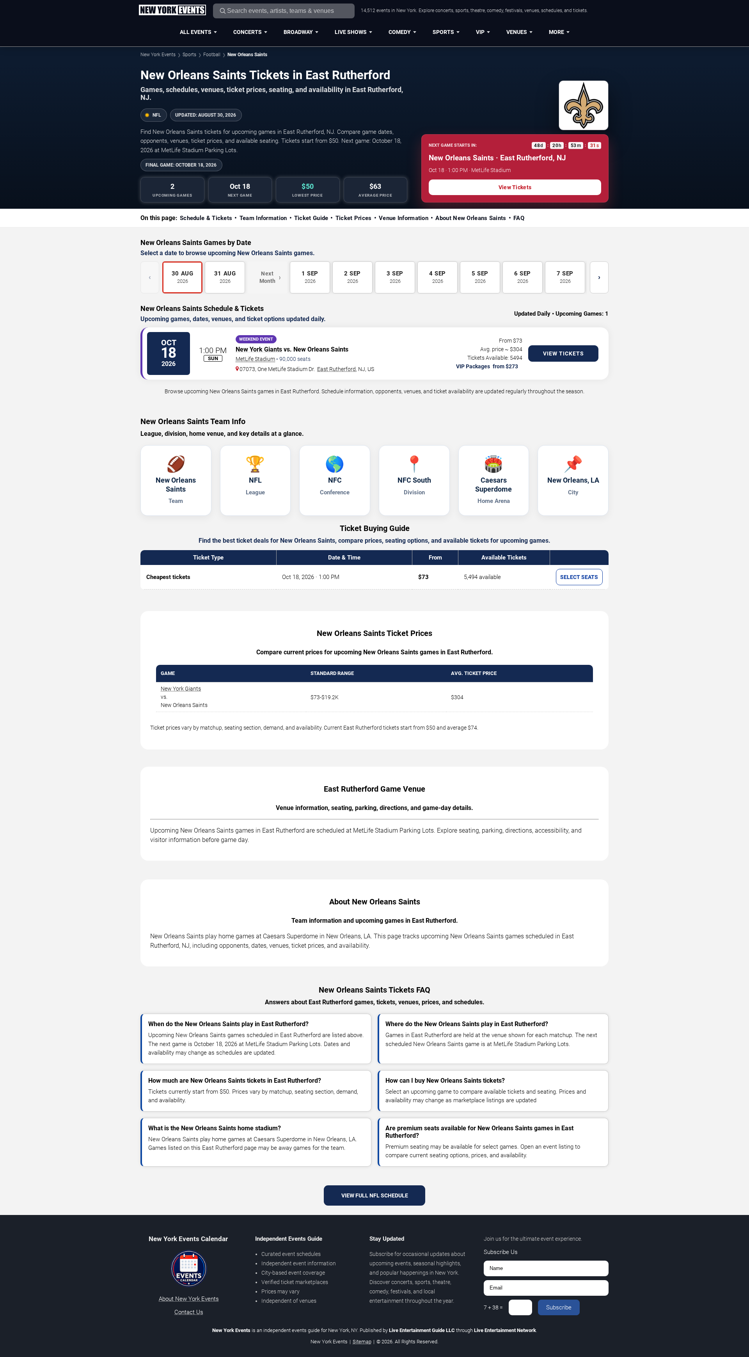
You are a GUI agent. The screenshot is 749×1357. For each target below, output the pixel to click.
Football (211, 54)
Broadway (298, 32)
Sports (443, 32)
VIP (480, 32)
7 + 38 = (493, 1307)
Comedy (400, 32)
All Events (195, 32)
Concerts (247, 32)
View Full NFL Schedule (374, 1195)
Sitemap (362, 1342)
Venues (516, 32)
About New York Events (189, 1298)
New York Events (158, 54)
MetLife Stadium (255, 359)
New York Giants (259, 349)
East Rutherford (336, 369)
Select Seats (579, 577)
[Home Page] (172, 10)
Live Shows (351, 32)
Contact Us (188, 1312)
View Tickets (515, 187)
